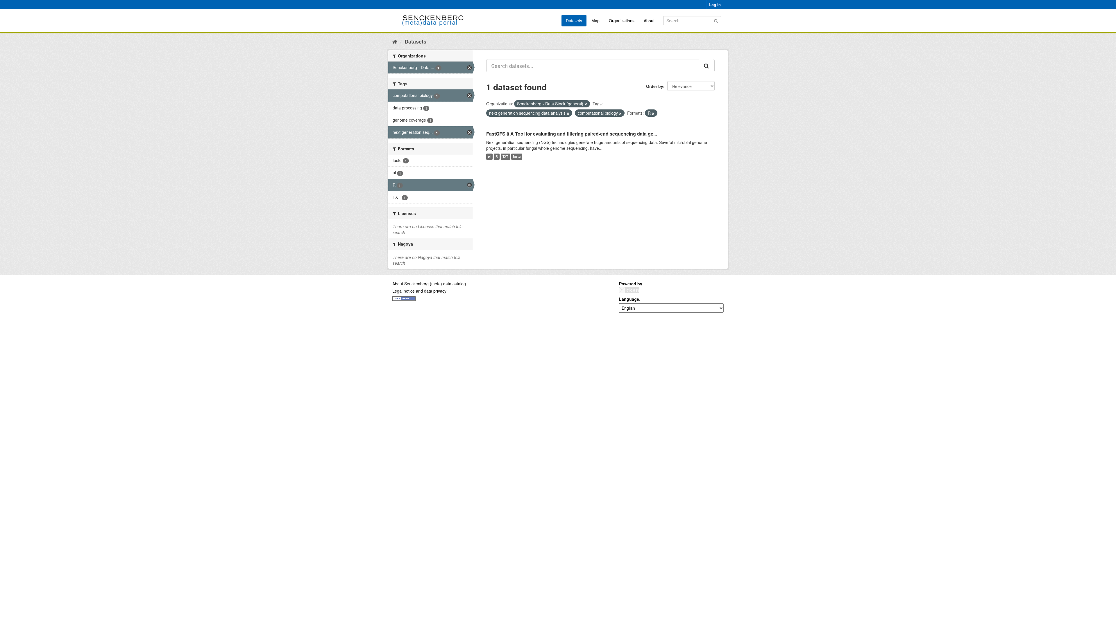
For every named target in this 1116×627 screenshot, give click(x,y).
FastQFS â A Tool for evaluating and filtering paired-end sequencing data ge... (571, 133)
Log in (715, 4)
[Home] (394, 41)
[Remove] (585, 104)
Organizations (621, 21)
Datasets (574, 21)
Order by (654, 86)
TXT (505, 156)
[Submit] (715, 20)
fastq (517, 156)
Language (629, 299)
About (649, 21)
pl (489, 156)
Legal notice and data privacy (419, 291)
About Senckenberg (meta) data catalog (429, 284)
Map (595, 21)
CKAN (629, 290)
